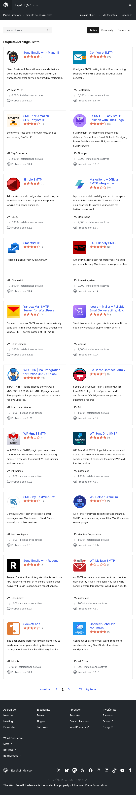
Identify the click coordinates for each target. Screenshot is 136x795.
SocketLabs (31, 624)
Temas (40, 715)
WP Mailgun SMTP (102, 560)
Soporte (75, 715)
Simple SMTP (32, 179)
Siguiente (90, 689)
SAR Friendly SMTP (103, 243)
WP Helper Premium (104, 497)
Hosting (8, 721)
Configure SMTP (101, 52)
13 (80, 689)
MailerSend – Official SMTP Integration (104, 181)
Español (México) (22, 770)
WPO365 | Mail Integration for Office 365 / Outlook (41, 371)
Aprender (75, 709)
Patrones (42, 727)
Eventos (108, 715)
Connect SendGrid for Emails (102, 626)
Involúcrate (109, 709)
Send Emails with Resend (41, 560)
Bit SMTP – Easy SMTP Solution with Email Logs (107, 117)
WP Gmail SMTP (34, 433)
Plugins (40, 721)
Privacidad (9, 727)
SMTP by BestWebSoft (39, 497)
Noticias (8, 715)
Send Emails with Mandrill (41, 52)
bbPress (10, 749)
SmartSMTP (31, 243)
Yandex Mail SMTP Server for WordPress (38, 308)
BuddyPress (12, 755)
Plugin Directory (12, 15)
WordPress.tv (79, 727)
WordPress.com (14, 738)
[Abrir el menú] (130, 5)
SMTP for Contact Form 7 (108, 370)
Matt (8, 744)
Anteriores (46, 689)
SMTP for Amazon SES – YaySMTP (36, 117)
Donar (108, 721)
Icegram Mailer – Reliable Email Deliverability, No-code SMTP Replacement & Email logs (109, 308)
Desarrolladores (79, 721)
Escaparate (43, 709)
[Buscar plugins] (48, 30)
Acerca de (9, 709)
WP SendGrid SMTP (103, 433)
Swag (108, 727)
